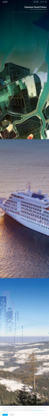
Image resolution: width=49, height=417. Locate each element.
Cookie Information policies (38, 410)
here (8, 410)
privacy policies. (5, 411)
